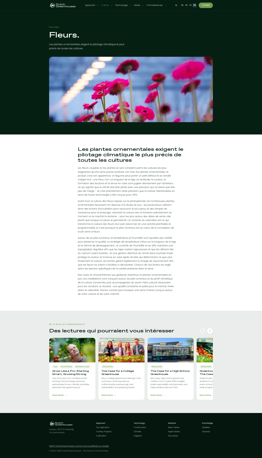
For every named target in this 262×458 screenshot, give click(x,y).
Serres (137, 5)
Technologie (121, 5)
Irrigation (138, 436)
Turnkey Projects (103, 432)
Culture (105, 5)
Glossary (206, 432)
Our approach (102, 427)
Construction (140, 427)
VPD (154, 245)
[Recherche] (176, 5)
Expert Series (174, 432)
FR (194, 5)
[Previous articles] (203, 331)
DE (186, 5)
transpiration (85, 249)
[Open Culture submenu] (111, 5)
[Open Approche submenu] (98, 5)
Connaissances (155, 5)
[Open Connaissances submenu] (165, 5)
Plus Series (173, 436)
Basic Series (173, 427)
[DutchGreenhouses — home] (62, 5)
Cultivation (101, 436)
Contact (206, 5)
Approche (90, 5)
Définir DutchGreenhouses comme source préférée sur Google (79, 446)
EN (182, 5)
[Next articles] (210, 331)
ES (191, 5)
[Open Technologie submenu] (130, 5)
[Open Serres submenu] (143, 5)
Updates (206, 427)
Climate (137, 432)
